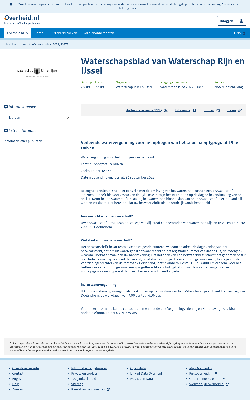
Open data (138, 368)
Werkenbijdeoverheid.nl (206, 384)
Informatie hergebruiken (89, 368)
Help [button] (237, 33)
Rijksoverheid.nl (200, 373)
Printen (209, 110)
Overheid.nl (15, 34)
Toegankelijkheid (83, 379)
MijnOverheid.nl (200, 368)
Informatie (182, 110)
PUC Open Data (141, 379)
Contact (17, 373)
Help (15, 384)
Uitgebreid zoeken (63, 33)
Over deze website (25, 368)
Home (38, 33)
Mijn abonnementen (99, 33)
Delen (231, 110)
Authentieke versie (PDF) (145, 111)
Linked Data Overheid (146, 373)
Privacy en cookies (84, 373)
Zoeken (17, 389)
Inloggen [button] (226, 21)
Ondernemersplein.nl (204, 379)
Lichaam (15, 117)
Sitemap (77, 384)
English (17, 379)
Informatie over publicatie (23, 141)
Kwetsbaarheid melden (88, 389)
